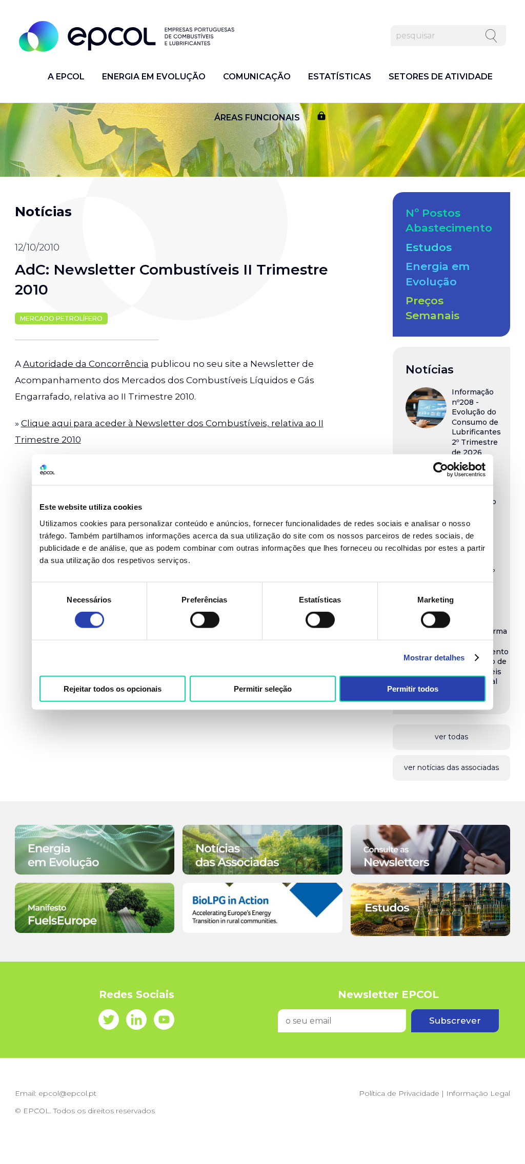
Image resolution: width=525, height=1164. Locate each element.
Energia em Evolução (154, 77)
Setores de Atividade (441, 77)
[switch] (204, 620)
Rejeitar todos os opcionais (112, 688)
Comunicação (257, 77)
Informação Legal (478, 1093)
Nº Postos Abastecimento (449, 220)
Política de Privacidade (399, 1093)
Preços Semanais (432, 308)
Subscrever (455, 1020)
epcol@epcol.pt (67, 1093)
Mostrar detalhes (434, 657)
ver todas (451, 736)
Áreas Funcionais (257, 118)
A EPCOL (66, 77)
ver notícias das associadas (451, 767)
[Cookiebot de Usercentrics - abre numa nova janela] (441, 469)
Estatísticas (339, 77)
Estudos (429, 247)
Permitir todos (412, 688)
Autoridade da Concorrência (86, 364)
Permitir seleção (263, 688)
